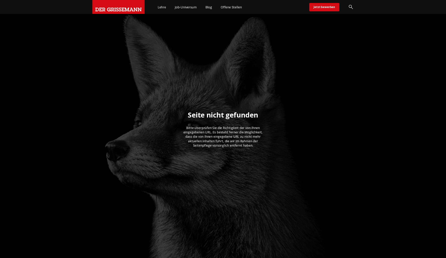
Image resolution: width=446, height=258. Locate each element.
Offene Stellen (231, 7)
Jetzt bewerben (324, 7)
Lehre (162, 7)
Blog (208, 7)
